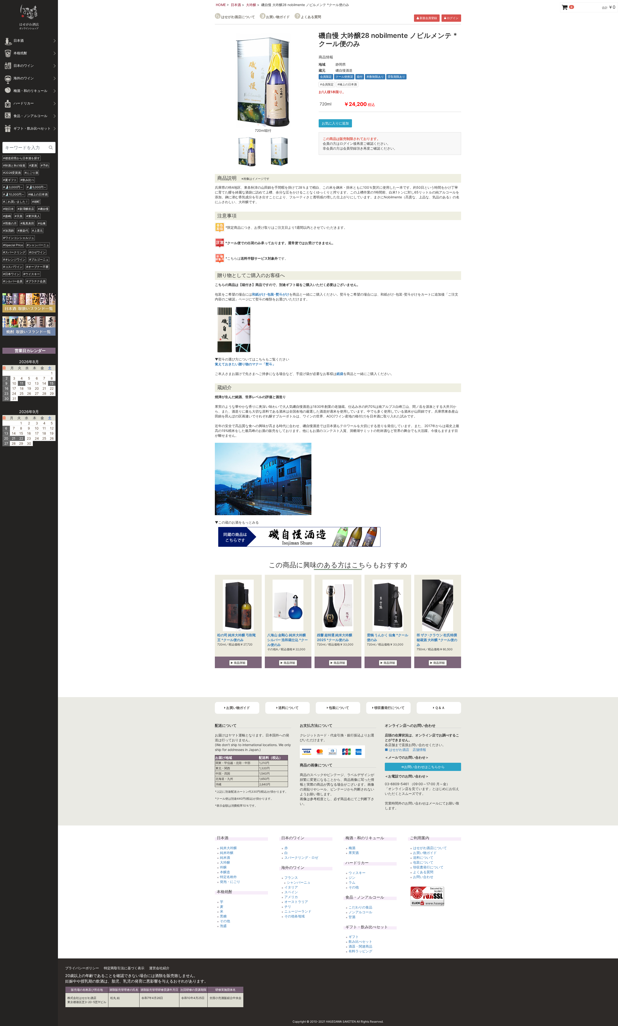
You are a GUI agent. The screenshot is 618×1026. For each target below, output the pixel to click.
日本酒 (236, 5)
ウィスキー (357, 873)
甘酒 (352, 917)
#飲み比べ (27, 180)
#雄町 (36, 201)
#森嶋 (7, 216)
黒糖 (223, 916)
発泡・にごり (230, 882)
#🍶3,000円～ (13, 187)
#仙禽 (42, 223)
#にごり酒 (31, 172)
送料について (423, 857)
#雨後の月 (10, 223)
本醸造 (225, 872)
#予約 (45, 165)
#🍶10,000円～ (13, 194)
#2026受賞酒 (12, 172)
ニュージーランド (297, 911)
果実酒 (354, 853)
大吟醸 (251, 5)
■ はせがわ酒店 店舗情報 (405, 750)
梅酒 (352, 848)
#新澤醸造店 (26, 209)
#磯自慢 (43, 209)
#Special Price (13, 245)
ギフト (354, 937)
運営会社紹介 (159, 968)
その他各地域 (294, 916)
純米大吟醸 (228, 848)
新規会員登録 (428, 18)
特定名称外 (228, 877)
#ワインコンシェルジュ (18, 238)
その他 (225, 921)
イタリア (291, 887)
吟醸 (223, 867)
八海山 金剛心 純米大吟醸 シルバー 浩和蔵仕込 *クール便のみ (287, 640)
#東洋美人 (33, 216)
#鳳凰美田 (27, 223)
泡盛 (223, 926)
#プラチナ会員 (36, 281)
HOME (221, 5)
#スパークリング (14, 252)
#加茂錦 (8, 230)
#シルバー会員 (12, 281)
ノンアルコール (360, 912)
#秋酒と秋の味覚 (14, 165)
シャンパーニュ (298, 882)
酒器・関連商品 (360, 946)
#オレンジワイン (14, 259)
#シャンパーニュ (38, 245)
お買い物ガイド (278, 16)
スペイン (291, 892)
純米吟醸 (226, 853)
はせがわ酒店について (238, 16)
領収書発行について (428, 867)
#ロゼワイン (37, 252)
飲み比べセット (360, 941)
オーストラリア (296, 902)
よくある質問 (311, 16)
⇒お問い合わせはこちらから (423, 767)
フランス (291, 877)
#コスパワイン (12, 267)
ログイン (452, 18)
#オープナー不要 (37, 267)
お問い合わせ (423, 877)
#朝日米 (8, 209)
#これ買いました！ (15, 201)
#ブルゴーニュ (39, 259)
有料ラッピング (360, 951)
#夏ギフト (10, 180)
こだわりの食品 (360, 907)
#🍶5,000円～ (36, 187)
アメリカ (291, 897)
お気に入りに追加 (335, 123)
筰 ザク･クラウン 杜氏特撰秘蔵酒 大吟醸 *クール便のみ (437, 640)
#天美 (18, 216)
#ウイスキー (31, 274)
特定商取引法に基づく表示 (124, 968)
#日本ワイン (11, 274)
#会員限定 (327, 84)
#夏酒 (33, 165)
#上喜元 (37, 230)
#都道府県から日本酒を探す (21, 158)
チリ (287, 906)
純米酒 (225, 857)
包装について (423, 862)
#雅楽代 (23, 230)
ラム (352, 882)
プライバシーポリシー (82, 968)
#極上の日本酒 (38, 194)
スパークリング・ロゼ (301, 857)
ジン (352, 877)
